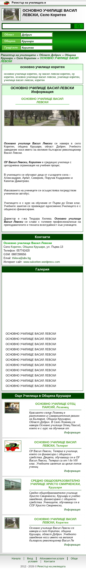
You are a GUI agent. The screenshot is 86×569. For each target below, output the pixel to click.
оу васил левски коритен (54, 73)
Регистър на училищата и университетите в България (30, 3)
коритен (40, 80)
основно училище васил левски (35, 77)
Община (9, 41)
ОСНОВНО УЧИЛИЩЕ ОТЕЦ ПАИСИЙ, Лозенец (55, 405)
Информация (72, 432)
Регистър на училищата (51, 566)
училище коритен (68, 77)
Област (9, 34)
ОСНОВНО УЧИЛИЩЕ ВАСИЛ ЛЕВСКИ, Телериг (55, 444)
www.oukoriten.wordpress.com (41, 261)
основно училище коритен (20, 73)
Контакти (49, 561)
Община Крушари (34, 246)
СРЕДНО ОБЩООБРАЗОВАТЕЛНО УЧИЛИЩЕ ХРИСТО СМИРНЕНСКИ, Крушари (55, 484)
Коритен (16, 246)
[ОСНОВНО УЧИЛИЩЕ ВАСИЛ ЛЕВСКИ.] (16, 446)
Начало (16, 558)
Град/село (11, 47)
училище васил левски (18, 80)
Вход (30, 558)
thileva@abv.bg (21, 258)
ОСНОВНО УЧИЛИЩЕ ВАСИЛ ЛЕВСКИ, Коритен (55, 520)
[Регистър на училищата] (11, 14)
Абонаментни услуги (52, 558)
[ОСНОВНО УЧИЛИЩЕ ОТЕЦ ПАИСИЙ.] (16, 408)
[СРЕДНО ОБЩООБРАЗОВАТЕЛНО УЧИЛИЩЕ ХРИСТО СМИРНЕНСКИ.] (16, 485)
